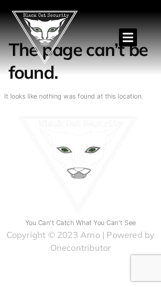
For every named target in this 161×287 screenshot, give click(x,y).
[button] (128, 37)
